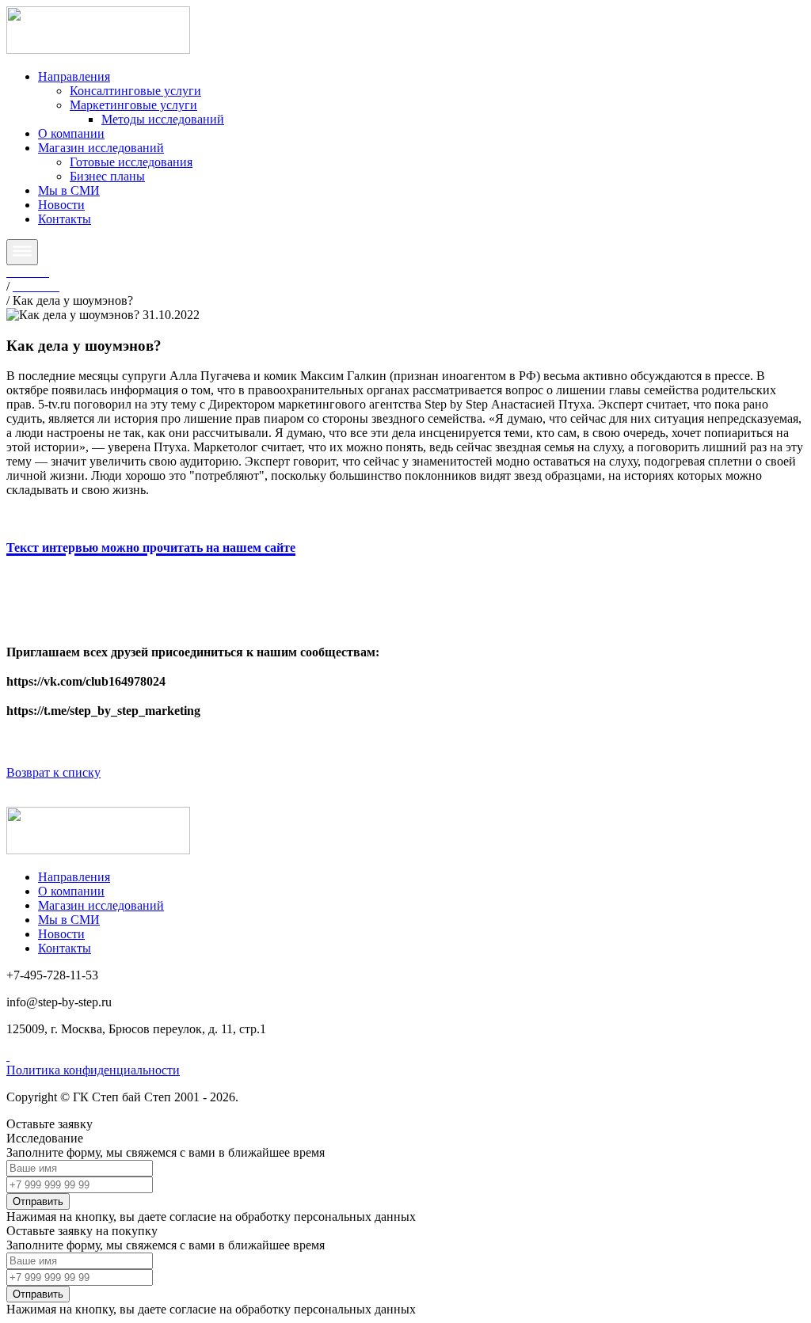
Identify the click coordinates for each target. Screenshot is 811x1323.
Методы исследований (162, 119)
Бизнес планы (107, 176)
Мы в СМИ (69, 190)
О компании (71, 133)
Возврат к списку (53, 772)
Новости (61, 204)
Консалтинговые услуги (135, 90)
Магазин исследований (101, 147)
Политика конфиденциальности (93, 1070)
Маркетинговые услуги (133, 105)
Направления (74, 76)
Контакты (64, 219)
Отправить (38, 1201)
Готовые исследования (131, 162)
